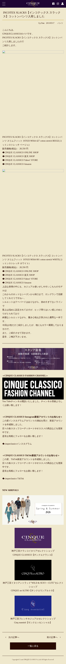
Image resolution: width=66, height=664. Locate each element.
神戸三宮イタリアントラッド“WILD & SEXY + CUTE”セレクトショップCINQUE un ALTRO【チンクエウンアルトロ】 (33, 587)
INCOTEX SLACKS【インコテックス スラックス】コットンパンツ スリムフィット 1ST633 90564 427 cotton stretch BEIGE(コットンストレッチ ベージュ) (32, 141)
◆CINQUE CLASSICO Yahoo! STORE (20, 160)
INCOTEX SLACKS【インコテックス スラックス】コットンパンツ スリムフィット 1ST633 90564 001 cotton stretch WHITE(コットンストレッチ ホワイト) (32, 260)
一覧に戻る (33, 646)
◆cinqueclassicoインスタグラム (17, 444)
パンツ (60, 23)
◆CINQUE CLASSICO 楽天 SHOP (18, 156)
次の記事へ (13, 637)
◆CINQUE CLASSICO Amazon (16, 164)
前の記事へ (52, 637)
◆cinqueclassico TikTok (13, 478)
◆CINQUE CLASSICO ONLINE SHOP (20, 152)
